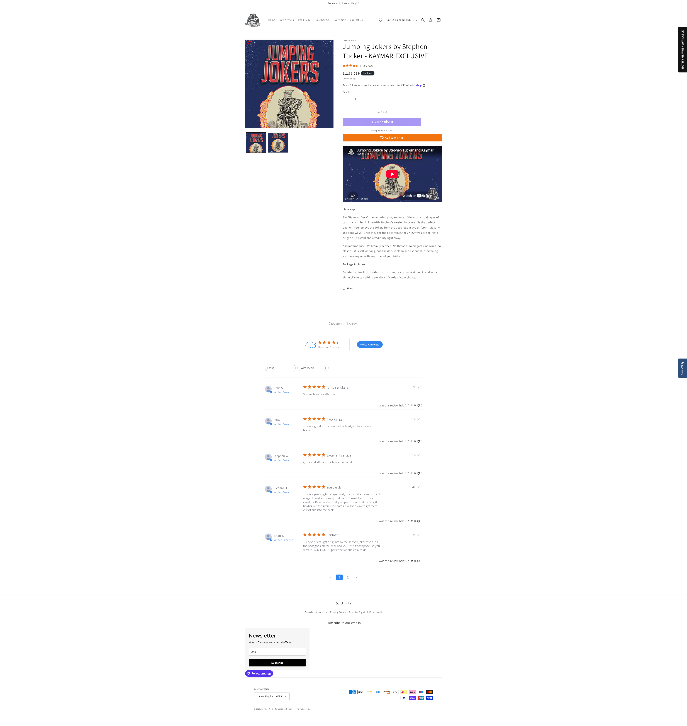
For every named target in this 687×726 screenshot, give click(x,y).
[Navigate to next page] (356, 577)
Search (309, 612)
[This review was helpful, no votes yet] (412, 405)
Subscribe (277, 662)
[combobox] (280, 368)
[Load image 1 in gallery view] (256, 143)
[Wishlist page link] (380, 20)
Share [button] (350, 288)
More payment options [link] (382, 130)
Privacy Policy (338, 612)
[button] (423, 20)
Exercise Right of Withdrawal (365, 612)
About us (321, 612)
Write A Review (369, 344)
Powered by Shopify (284, 709)
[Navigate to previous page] (330, 577)
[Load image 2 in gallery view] (278, 143)
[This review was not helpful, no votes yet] (418, 405)
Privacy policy (303, 709)
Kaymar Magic (268, 709)
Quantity (347, 92)
